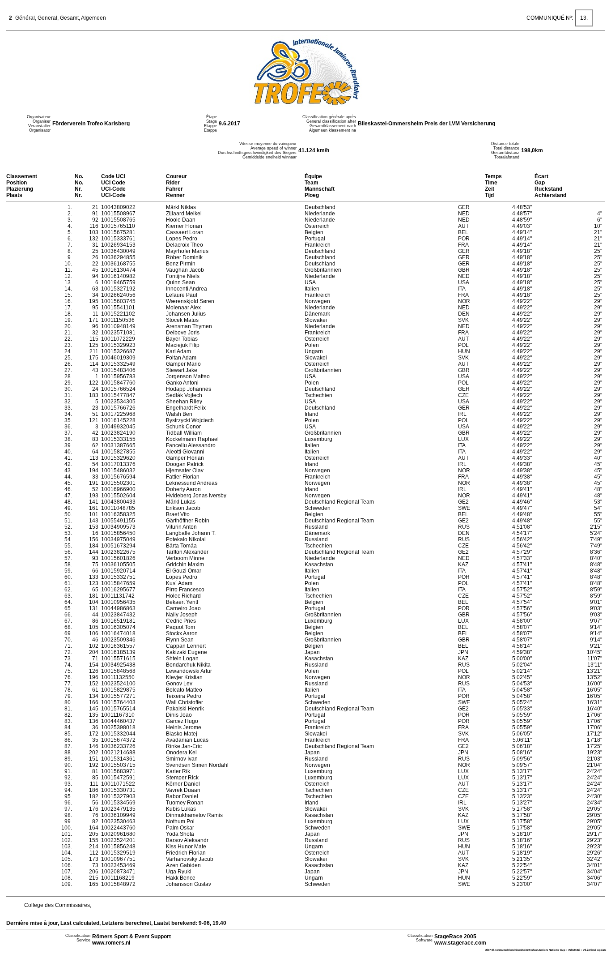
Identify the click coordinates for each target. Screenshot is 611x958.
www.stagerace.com (460, 943)
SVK (463, 320)
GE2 (463, 502)
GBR (464, 270)
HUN (464, 351)
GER (464, 207)
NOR (464, 301)
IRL (462, 414)
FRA (463, 245)
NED (464, 213)
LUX (463, 439)
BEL (463, 232)
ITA (462, 289)
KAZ (463, 564)
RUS (464, 527)
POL (463, 345)
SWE (464, 508)
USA (463, 282)
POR (464, 238)
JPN (463, 652)
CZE (463, 395)
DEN (464, 314)
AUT (463, 226)
